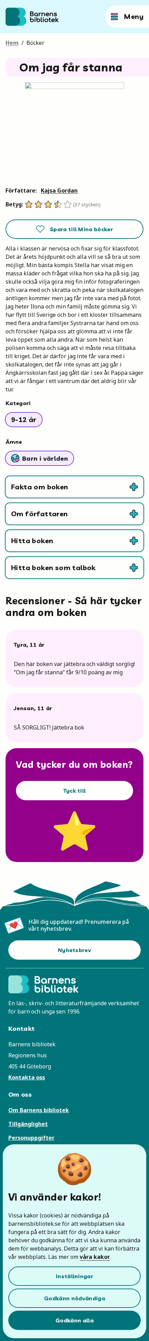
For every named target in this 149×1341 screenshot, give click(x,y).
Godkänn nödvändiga (74, 1298)
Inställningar (74, 1276)
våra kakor (95, 1257)
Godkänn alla (74, 1320)
